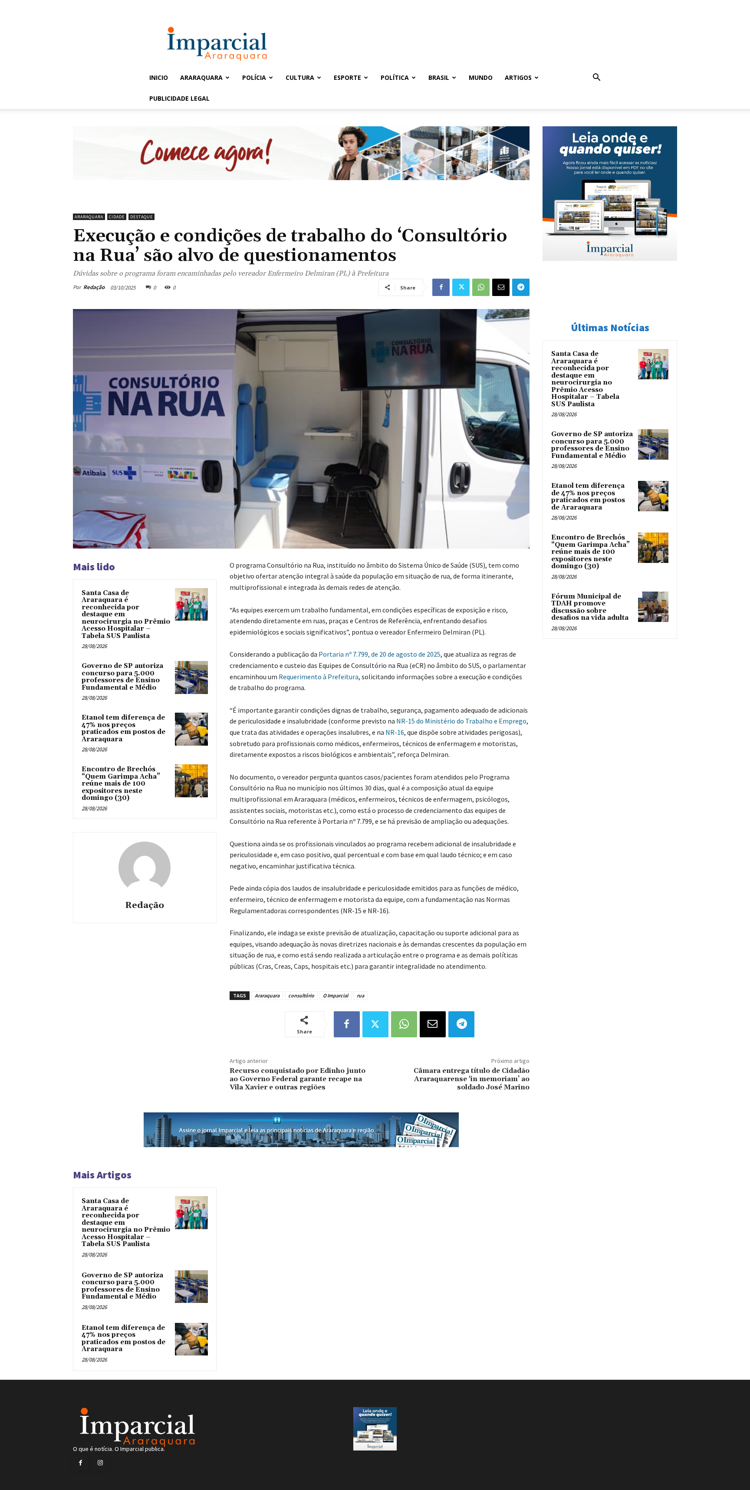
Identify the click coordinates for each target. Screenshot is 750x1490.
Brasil (438, 77)
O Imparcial (335, 995)
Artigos (518, 77)
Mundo (481, 77)
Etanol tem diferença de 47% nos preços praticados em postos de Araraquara (123, 728)
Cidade (117, 217)
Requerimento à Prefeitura (319, 676)
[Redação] (144, 868)
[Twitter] (461, 287)
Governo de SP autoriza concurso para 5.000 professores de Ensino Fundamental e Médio (122, 677)
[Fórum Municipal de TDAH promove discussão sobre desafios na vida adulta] (653, 607)
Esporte (347, 77)
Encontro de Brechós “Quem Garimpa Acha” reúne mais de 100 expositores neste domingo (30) (121, 783)
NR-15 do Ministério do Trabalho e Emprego (461, 721)
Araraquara (201, 77)
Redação (94, 287)
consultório (301, 995)
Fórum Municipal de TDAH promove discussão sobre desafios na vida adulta (589, 607)
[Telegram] (521, 287)
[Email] (501, 287)
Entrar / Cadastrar (163, 6)
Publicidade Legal (179, 98)
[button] (596, 78)
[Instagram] (100, 1462)
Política (395, 77)
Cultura (300, 77)
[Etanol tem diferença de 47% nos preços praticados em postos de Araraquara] (191, 729)
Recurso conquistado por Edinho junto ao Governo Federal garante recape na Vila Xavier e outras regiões (297, 1079)
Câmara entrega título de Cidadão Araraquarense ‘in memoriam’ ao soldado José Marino (472, 1079)
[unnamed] (301, 187)
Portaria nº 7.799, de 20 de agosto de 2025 (380, 654)
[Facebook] (441, 287)
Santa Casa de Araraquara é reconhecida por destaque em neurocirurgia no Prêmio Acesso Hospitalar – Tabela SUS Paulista (585, 379)
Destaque (141, 217)
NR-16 (394, 732)
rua (360, 995)
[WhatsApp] (481, 287)
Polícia (254, 77)
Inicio (158, 77)
